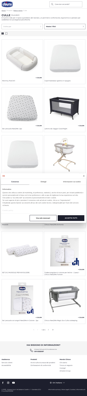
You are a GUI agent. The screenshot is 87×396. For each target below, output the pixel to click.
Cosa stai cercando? (62, 4)
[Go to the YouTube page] (13, 382)
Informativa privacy (54, 389)
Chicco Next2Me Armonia (54, 225)
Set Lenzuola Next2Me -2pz (12, 129)
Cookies (72, 389)
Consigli (63, 368)
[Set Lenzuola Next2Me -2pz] (22, 107)
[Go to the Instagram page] (8, 382)
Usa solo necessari (43, 218)
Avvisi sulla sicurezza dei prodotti (43, 363)
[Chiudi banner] (84, 176)
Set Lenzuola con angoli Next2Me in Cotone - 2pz (20, 320)
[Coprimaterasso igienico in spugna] (64, 59)
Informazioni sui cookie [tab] (72, 182)
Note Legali (65, 389)
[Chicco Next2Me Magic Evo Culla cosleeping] (64, 298)
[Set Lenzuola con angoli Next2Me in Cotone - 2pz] (22, 298)
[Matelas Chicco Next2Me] (22, 155)
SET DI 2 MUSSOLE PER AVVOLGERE (15, 272)
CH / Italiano (57, 383)
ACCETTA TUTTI (71, 218)
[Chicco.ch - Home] (7, 4)
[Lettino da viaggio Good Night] (64, 107)
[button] (22, 26)
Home (4, 10)
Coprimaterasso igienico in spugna (57, 81)
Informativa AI (80, 389)
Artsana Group (65, 371)
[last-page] (52, 330)
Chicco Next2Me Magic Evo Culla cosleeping (61, 320)
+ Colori (39, 77)
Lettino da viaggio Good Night (56, 129)
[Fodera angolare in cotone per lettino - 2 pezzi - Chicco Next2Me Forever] (64, 251)
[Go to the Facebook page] (3, 382)
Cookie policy (7, 210)
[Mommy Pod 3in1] (22, 59)
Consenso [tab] (15, 182)
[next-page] (47, 330)
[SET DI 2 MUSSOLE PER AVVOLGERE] (22, 251)
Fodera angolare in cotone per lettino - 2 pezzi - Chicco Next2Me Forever (62, 273)
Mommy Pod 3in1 (8, 81)
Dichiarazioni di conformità (41, 365)
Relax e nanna (18, 10)
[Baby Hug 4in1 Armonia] (64, 155)
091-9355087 (39, 351)
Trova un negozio (66, 365)
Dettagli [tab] (43, 182)
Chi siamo (63, 363)
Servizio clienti (7, 363)
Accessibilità (6, 365)
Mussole (5, 225)
